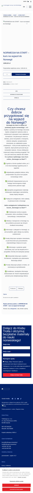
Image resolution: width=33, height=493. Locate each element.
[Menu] (30, 7)
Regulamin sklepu (20, 409)
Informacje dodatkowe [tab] (16, 94)
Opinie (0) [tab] (16, 97)
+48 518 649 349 (6, 448)
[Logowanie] (30, 1)
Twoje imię (6, 344)
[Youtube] (18, 398)
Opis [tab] (16, 91)
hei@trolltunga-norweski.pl (9, 444)
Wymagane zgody (9, 358)
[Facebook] (12, 398)
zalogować (13, 308)
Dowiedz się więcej (22, 477)
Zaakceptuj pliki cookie (16, 489)
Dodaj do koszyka (21, 74)
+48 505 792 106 (6, 446)
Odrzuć (16, 485)
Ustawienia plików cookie (16, 481)
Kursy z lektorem (6, 465)
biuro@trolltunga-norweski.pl (9, 442)
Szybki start (14, 84)
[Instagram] (15, 398)
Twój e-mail (7, 351)
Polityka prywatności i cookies (8, 409)
